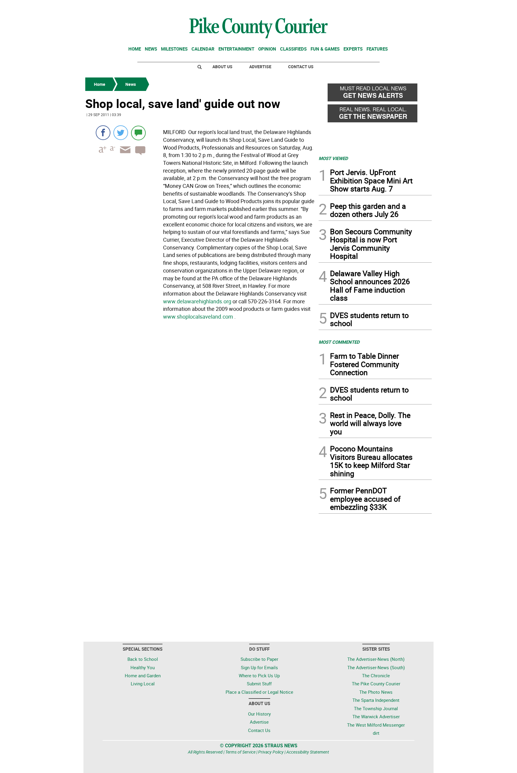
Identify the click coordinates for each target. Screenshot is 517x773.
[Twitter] (120, 132)
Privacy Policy (271, 752)
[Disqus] (200, 404)
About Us (222, 66)
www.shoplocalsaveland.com (198, 316)
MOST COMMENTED (339, 342)
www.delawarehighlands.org (197, 301)
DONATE (417, 6)
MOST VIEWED (333, 158)
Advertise (260, 66)
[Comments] (138, 132)
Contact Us (301, 66)
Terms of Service (240, 752)
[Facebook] (103, 132)
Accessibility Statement (307, 752)
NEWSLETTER (383, 6)
